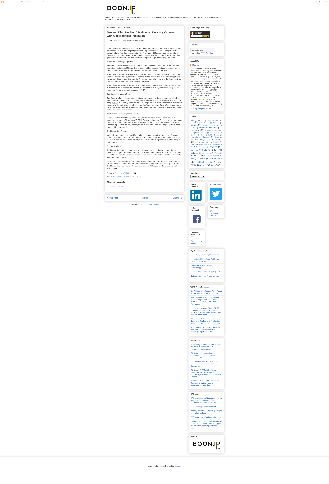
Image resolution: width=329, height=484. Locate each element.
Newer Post (112, 198)
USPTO (193, 165)
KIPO (202, 142)
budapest (205, 125)
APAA (200, 121)
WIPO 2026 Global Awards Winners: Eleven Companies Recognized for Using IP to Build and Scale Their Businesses (205, 300)
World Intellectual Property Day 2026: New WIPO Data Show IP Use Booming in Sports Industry (205, 329)
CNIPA (192, 128)
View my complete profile (200, 108)
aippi (192, 121)
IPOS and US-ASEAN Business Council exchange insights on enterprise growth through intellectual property (205, 373)
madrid (192, 144)
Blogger (177, 466)
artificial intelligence (213, 120)
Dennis (196, 65)
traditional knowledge (204, 162)
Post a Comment (116, 187)
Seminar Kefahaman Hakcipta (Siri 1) (205, 272)
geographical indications (122, 176)
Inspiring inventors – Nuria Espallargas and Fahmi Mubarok (206, 412)
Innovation (217, 139)
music (204, 147)
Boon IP (216, 123)
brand (193, 125)
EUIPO (210, 135)
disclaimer (202, 133)
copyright (194, 130)
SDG (205, 155)
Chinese (216, 125)
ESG (202, 135)
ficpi (218, 135)
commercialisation (208, 127)
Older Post (177, 198)
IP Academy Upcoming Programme (204, 255)
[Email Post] (134, 173)
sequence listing (215, 155)
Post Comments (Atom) (150, 205)
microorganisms (217, 144)
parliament (194, 150)
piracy (196, 153)
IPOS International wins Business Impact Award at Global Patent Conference (203, 364)
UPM (218, 162)
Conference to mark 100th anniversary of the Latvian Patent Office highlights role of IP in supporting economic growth (206, 424)
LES (208, 142)
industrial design (197, 139)
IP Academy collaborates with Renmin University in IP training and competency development (205, 346)
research (194, 155)
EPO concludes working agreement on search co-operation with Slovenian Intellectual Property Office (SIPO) (206, 400)
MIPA (195, 147)
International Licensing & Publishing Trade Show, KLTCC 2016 (204, 260)
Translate (209, 53)
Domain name (212, 133)
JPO (196, 142)
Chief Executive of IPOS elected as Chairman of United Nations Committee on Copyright (204, 383)
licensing (216, 142)
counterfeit (208, 130)
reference (217, 153)
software (202, 159)
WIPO (214, 165)
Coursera (217, 130)
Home (145, 198)
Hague (217, 137)
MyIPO (213, 147)
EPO (195, 135)
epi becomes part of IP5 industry (203, 407)
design (193, 133)
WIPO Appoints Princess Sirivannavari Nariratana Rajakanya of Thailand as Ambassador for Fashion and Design (205, 321)
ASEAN (193, 123)
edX (221, 133)
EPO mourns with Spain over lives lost (205, 417)
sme (192, 159)
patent (206, 149)
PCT (220, 150)
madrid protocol (204, 144)
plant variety (136, 176)
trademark (216, 158)
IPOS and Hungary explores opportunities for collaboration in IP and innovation (204, 355)
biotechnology (205, 123)
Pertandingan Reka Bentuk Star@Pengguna (201, 266)
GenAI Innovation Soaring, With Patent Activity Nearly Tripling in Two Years (206, 292)
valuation (203, 165)
